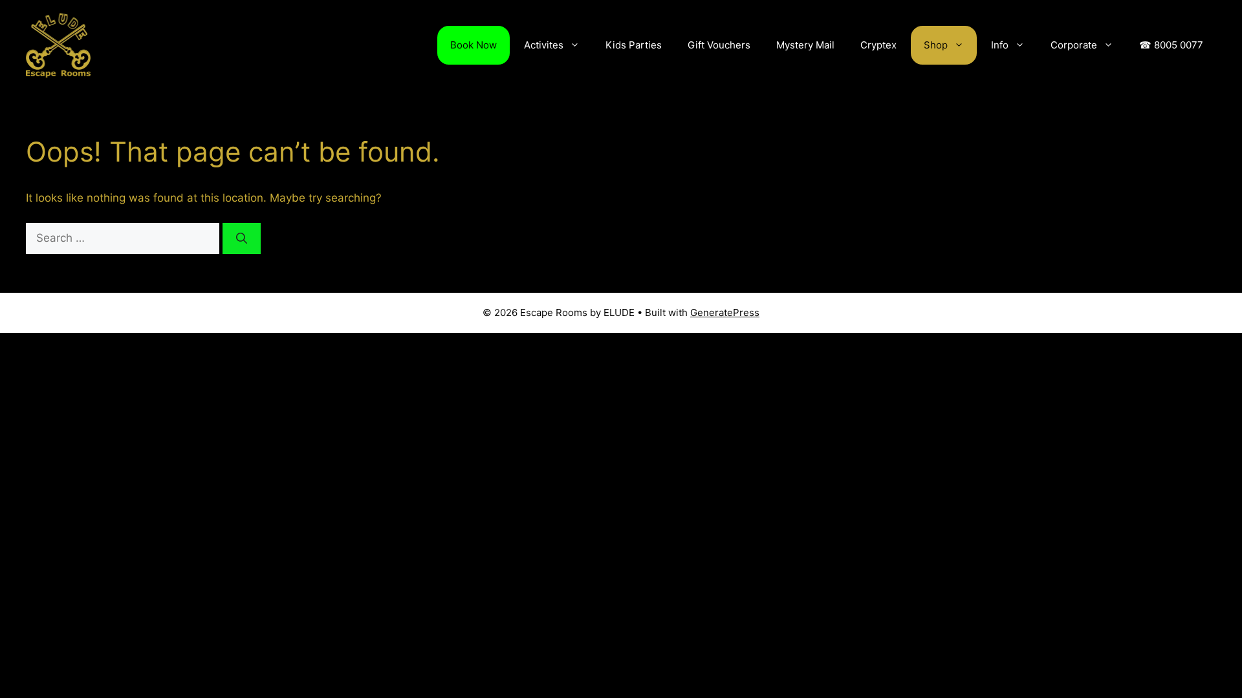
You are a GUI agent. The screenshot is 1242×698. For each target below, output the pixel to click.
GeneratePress (724, 312)
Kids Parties (633, 45)
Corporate (1074, 45)
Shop (936, 45)
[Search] (242, 238)
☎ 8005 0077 (1171, 45)
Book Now (473, 45)
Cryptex (878, 45)
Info (999, 45)
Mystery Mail (805, 45)
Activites (543, 45)
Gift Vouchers (719, 45)
